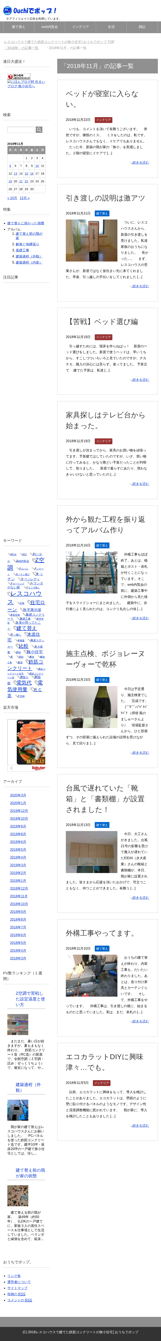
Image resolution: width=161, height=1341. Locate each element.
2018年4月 (18, 950)
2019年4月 (18, 857)
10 (37, 165)
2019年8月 (18, 834)
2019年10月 (19, 818)
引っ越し (15, 634)
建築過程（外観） (29, 256)
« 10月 (12, 198)
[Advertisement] (26, 408)
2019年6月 (18, 842)
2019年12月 (19, 811)
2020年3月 (18, 795)
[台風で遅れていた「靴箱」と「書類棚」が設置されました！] (91, 870)
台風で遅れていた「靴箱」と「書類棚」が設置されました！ (105, 798)
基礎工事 (22, 250)
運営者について (19, 1282)
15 (26, 173)
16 (32, 173)
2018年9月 (18, 912)
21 (21, 181)
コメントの (19, 1300)
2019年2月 (18, 873)
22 (26, 181)
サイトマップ (17, 1288)
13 (15, 173)
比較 (24, 646)
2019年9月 (18, 826)
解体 (32, 657)
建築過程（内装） (29, 262)
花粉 (21, 657)
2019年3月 (18, 865)
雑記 (142, 27)
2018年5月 (18, 943)
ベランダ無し (33, 587)
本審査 (21, 640)
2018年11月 (19, 896)
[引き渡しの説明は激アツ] (91, 258)
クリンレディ (30, 579)
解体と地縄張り (27, 244)
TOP (61, 42)
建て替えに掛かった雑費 (25, 223)
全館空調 (15, 615)
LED (24, 554)
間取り (24, 677)
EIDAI (13, 554)
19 (10, 181)
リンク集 (14, 1276)
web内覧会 (50, 27)
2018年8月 (18, 919)
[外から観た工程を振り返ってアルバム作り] (91, 590)
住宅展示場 (32, 610)
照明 (18, 652)
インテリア (80, 27)
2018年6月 (18, 935)
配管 (20, 662)
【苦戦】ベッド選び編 (102, 321)
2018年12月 (19, 888)
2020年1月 (18, 803)
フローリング (17, 583)
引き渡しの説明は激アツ (105, 198)
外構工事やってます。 (102, 933)
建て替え (18, 27)
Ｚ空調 (21, 696)
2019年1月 (18, 880)
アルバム (23, 568)
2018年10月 (19, 904)
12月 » (25, 198)
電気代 (24, 682)
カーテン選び (23, 574)
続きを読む (140, 162)
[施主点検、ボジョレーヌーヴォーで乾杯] (91, 725)
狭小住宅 (35, 652)
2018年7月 (18, 927)
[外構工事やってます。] (91, 993)
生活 (111, 27)
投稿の (16, 1294)
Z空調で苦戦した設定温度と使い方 (30, 999)
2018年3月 (18, 958)
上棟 (22, 603)
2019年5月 (18, 849)
